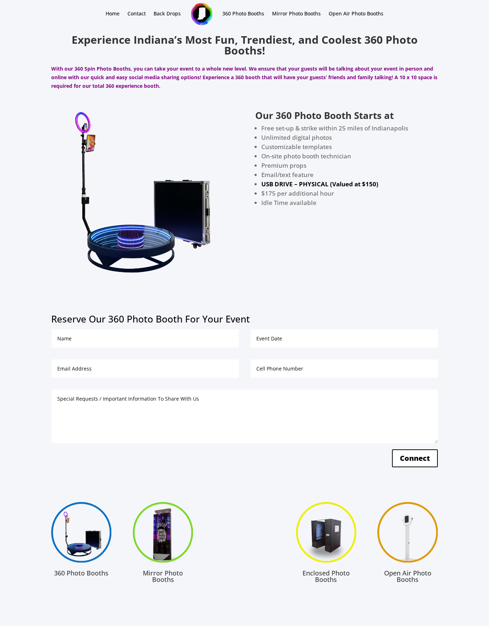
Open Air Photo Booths (356, 13)
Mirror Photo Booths (296, 13)
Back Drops (167, 13)
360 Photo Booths (243, 13)
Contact (136, 13)
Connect (415, 458)
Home (113, 13)
